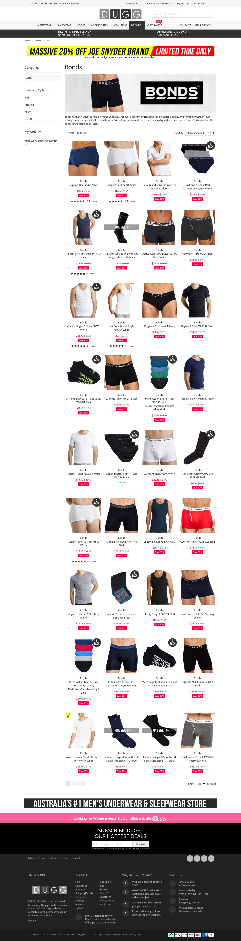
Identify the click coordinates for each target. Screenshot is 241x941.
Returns (104, 889)
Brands (38, 40)
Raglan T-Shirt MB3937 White (83, 473)
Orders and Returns (59, 858)
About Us (80, 889)
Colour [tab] (30, 105)
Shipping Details (84, 893)
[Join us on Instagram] (197, 857)
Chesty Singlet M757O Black (159, 614)
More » (32, 920)
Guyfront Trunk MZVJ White (159, 473)
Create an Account (196, 3)
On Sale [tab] (29, 119)
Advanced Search (37, 858)
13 (92, 201)
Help (77, 881)
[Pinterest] (211, 857)
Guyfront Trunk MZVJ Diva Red (197, 541)
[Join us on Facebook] (190, 857)
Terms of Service (140, 848)
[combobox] (183, 14)
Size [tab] (27, 98)
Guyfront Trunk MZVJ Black (197, 253)
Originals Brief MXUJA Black (159, 326)
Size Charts (106, 881)
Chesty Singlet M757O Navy (159, 541)
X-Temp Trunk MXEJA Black (121, 398)
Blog (102, 885)
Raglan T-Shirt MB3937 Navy (197, 398)
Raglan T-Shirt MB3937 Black (197, 326)
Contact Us (77, 858)
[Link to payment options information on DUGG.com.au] (191, 935)
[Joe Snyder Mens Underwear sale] (121, 48)
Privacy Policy (128, 848)
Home (27, 40)
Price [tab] (28, 112)
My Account (153, 3)
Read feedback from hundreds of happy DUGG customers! (101, 919)
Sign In (180, 3)
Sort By (179, 133)
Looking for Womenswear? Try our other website (113, 818)
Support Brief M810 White (121, 184)
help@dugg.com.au (189, 902)
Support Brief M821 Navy (84, 184)
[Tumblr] (204, 857)
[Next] (83, 783)
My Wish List (168, 3)
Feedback (105, 904)
